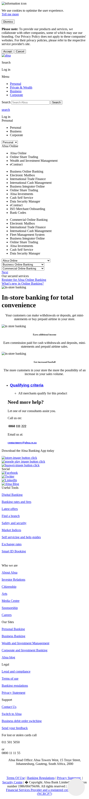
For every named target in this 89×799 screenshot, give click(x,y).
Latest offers (10, 509)
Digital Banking (12, 494)
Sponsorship (10, 608)
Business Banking (13, 636)
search (6, 109)
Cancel (20, 51)
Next (5, 272)
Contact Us (9, 707)
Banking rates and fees (16, 502)
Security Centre (12, 782)
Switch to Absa (12, 714)
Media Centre (10, 601)
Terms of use (10, 678)
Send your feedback (15, 728)
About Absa (9, 572)
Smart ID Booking (14, 551)
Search (56, 102)
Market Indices (11, 530)
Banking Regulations (41, 778)
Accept (7, 51)
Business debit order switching (22, 721)
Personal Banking (13, 629)
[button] (26, 385)
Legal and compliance (16, 671)
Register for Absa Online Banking (24, 280)
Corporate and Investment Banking (24, 650)
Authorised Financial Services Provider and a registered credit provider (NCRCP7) (44, 789)
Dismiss (8, 21)
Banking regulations (15, 685)
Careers (7, 615)
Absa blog (8, 657)
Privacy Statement (13, 692)
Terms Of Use (15, 778)
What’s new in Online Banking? (23, 283)
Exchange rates (12, 544)
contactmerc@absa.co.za (22, 442)
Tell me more (10, 14)
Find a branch (11, 516)
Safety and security (14, 523)
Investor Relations (13, 579)
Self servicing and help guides (21, 537)
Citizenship (9, 586)
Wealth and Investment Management (25, 643)
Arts (4, 593)
